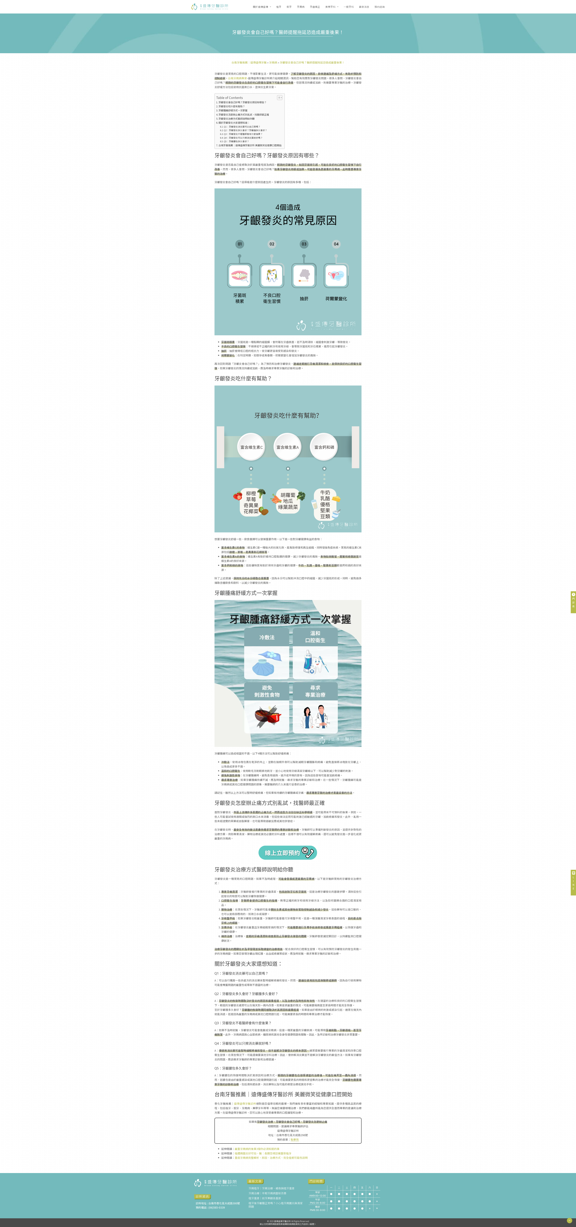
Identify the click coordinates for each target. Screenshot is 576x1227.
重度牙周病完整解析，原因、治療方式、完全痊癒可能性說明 (271, 1158)
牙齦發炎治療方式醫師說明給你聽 (237, 118)
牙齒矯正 (315, 7)
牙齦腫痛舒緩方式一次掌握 (233, 110)
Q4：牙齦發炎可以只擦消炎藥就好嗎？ (243, 137)
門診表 (573, 602)
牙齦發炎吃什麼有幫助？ (232, 106)
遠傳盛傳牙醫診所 (245, 1103)
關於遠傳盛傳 (260, 7)
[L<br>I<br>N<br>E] (573, 873)
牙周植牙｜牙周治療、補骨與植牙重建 (271, 1188)
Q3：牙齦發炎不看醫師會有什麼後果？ (243, 134)
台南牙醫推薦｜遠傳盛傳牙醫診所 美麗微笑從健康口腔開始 (250, 145)
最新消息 (364, 7)
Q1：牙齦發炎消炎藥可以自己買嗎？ (242, 126)
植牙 (278, 7)
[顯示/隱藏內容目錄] (278, 97)
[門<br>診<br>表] (573, 594)
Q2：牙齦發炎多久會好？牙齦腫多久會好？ (245, 130)
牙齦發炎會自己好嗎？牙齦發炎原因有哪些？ (243, 102)
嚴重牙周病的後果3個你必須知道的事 (257, 1149)
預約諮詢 (380, 7)
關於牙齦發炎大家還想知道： (234, 122)
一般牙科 (349, 7)
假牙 (289, 7)
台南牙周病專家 (237, 78)
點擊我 (295, 1139)
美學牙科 (330, 7)
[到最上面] (569, 1220)
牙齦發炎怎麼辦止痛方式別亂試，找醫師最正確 (244, 114)
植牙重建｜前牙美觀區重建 (265, 1198)
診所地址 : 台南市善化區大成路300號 (218, 1203)
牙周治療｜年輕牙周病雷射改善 (267, 1193)
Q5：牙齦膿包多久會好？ (236, 141)
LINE (573, 882)
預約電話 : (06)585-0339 (210, 1207)
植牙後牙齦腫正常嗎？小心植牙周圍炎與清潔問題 (276, 1204)
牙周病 (301, 7)
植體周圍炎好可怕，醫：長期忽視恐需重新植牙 (263, 1153)
